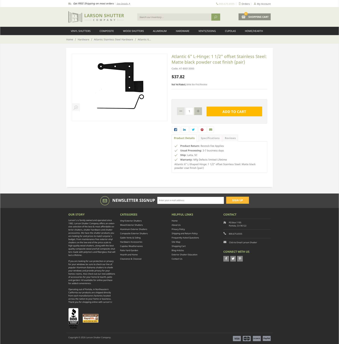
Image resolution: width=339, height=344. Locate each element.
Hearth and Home (129, 254)
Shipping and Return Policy (185, 233)
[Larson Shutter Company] (100, 17)
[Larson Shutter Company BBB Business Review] (75, 318)
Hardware (182, 31)
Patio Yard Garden (129, 250)
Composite (107, 31)
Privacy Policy (178, 229)
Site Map (176, 241)
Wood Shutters (133, 31)
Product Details (184, 138)
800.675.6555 (235, 233)
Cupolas (230, 31)
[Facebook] (226, 259)
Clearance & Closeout (130, 258)
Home (69, 39)
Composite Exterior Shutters (134, 233)
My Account (263, 3)
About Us (176, 224)
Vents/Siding (207, 31)
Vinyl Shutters (81, 31)
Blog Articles (178, 250)
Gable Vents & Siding (130, 237)
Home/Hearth (254, 31)
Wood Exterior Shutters (131, 224)
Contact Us (177, 258)
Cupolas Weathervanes (131, 246)
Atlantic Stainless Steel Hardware (113, 39)
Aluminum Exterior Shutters (133, 229)
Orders (245, 3)
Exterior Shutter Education (184, 254)
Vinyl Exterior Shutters (131, 220)
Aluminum (160, 31)
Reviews (230, 138)
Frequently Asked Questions (185, 237)
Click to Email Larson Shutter (243, 242)
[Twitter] (233, 259)
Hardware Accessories (131, 241)
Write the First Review (196, 84)
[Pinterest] (240, 259)
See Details (122, 3)
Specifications (210, 138)
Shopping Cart (179, 246)
